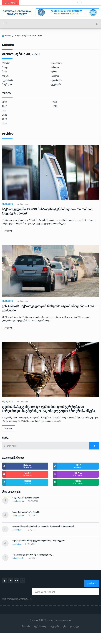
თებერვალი (56, 63)
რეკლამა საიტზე (58, 626)
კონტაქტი (74, 626)
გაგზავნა (91, 583)
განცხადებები (18, 501)
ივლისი (5, 76)
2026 (54, 106)
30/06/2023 (7, 204)
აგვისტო (54, 76)
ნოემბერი (7, 84)
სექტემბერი (7, 80)
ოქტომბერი (56, 80)
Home (8, 35)
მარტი (5, 67)
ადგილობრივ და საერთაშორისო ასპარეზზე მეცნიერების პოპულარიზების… (44, 526)
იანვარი (6, 63)
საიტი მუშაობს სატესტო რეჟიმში (42, 3)
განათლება (17, 530)
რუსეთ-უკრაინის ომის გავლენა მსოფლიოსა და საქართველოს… (39, 540)
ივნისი (53, 71)
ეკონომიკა (17, 544)
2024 (4, 123)
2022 (4, 114)
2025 (54, 102)
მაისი (4, 71)
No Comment (23, 204)
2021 (4, 110)
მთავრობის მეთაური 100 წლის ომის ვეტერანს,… (32, 555)
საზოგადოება (18, 558)
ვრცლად (8, 230)
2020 (4, 106)
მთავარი (26, 626)
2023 (4, 119)
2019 (4, 102)
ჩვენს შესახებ (40, 626)
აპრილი (54, 67)
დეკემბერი (55, 84)
